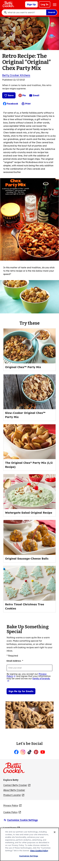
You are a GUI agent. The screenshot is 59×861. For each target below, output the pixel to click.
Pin (24, 95)
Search (51, 12)
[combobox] (26, 12)
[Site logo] (15, 768)
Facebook (12, 103)
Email (36, 96)
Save (11, 95)
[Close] (55, 832)
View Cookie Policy (39, 850)
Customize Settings (28, 856)
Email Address (15, 661)
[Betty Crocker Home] (8, 4)
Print (28, 103)
